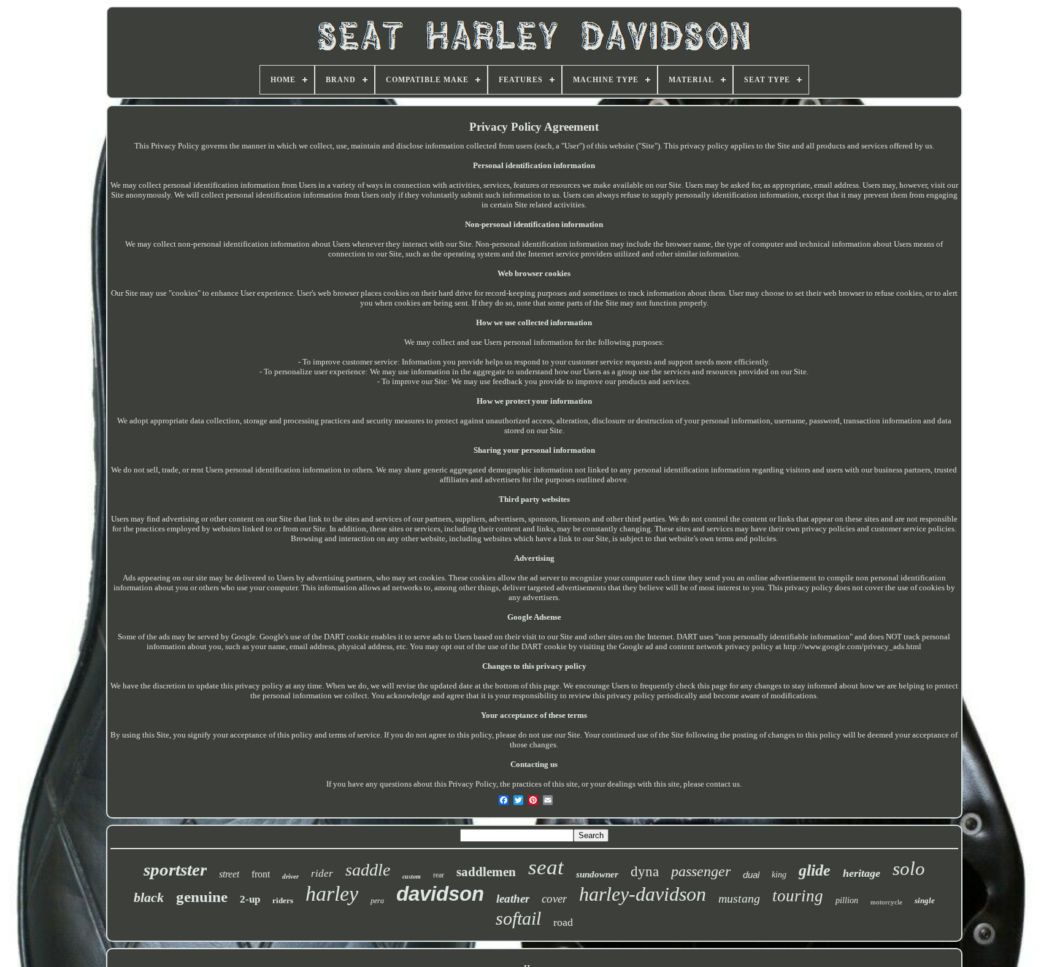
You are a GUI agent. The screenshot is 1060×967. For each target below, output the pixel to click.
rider (322, 873)
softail (518, 918)
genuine (202, 896)
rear (438, 875)
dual (751, 874)
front (261, 874)
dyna (645, 871)
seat (546, 867)
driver (290, 876)
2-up (250, 899)
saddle (367, 869)
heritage (861, 873)
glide (815, 870)
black (149, 897)
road (563, 922)
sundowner (597, 874)
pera (377, 900)
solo (909, 868)
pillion (846, 900)
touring (797, 896)
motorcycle (886, 902)
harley (331, 893)
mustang (739, 898)
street (229, 874)
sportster (175, 869)
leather (512, 898)
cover (554, 898)
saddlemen (486, 872)
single (925, 900)
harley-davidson (642, 894)
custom (411, 876)
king (779, 874)
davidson (440, 893)
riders (282, 900)
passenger (701, 871)
